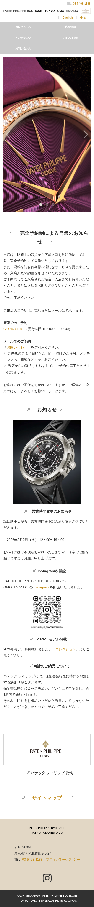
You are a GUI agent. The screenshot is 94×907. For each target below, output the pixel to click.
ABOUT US (70, 37)
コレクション (23, 27)
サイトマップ (47, 797)
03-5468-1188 (82, 3)
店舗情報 (70, 27)
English (67, 17)
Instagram (41, 587)
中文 (83, 17)
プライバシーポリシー (63, 859)
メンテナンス (23, 37)
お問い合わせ (23, 48)
